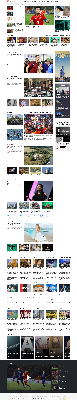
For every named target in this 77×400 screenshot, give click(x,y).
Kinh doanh (34, 1)
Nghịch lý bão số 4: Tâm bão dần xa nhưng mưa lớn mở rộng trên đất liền (12, 319)
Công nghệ (43, 1)
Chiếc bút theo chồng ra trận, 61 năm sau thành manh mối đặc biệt (12, 324)
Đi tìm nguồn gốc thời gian (51, 277)
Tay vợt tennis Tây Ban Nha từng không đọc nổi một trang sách (35, 253)
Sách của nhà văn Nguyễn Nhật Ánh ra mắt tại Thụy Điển (11, 45)
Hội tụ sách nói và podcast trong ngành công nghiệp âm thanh (64, 278)
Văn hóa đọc (12, 76)
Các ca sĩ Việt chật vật (24, 318)
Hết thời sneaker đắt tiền (11, 251)
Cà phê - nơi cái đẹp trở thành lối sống (59, 143)
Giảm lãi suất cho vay (19, 4)
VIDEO (10, 363)
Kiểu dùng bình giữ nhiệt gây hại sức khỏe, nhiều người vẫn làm (38, 329)
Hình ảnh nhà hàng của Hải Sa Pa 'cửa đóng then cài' (35, 211)
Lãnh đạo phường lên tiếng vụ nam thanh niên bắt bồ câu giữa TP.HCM (64, 383)
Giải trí (22, 308)
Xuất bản (24, 1)
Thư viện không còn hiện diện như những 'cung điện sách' (12, 108)
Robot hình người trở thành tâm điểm (15, 140)
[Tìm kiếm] (69, 1)
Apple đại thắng (23, 302)
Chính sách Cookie (39, 398)
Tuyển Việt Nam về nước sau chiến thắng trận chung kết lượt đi (64, 299)
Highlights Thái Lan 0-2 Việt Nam (32, 29)
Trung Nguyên (57, 119)
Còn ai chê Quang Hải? (33, 27)
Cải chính (56, 1)
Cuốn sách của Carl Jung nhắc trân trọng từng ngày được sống (51, 273)
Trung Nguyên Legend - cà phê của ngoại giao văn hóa (66, 143)
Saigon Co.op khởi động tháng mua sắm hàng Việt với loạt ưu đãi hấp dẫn (64, 319)
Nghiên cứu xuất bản (65, 257)
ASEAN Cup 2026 (10, 4)
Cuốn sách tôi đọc (51, 257)
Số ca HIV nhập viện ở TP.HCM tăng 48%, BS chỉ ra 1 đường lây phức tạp (38, 319)
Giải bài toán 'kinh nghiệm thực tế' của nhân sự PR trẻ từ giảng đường (64, 329)
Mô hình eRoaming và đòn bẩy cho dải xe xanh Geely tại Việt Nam (64, 324)
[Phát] (29, 377)
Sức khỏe (36, 308)
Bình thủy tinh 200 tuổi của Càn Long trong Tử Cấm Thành (47, 253)
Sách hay (29, 1)
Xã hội (9, 308)
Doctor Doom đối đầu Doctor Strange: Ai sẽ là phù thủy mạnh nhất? (12, 278)
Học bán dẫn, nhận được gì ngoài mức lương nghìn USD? (64, 108)
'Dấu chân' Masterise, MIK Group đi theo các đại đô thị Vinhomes (24, 211)
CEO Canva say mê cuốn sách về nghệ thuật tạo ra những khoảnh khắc (14, 183)
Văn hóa (38, 1)
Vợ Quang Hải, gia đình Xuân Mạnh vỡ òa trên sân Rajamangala (37, 304)
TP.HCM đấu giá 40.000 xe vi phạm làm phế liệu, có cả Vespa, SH (18, 13)
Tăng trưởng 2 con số (29, 4)
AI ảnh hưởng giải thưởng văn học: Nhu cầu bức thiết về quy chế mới (64, 273)
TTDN (61, 308)
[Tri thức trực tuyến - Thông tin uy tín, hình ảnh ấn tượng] (11, 1)
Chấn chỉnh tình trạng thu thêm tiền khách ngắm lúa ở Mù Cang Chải (51, 319)
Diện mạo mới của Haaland (18, 17)
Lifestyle (52, 1)
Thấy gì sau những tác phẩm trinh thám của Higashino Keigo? (38, 268)
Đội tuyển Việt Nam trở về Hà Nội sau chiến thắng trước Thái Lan (14, 56)
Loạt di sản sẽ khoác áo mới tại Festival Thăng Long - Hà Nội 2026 (51, 294)
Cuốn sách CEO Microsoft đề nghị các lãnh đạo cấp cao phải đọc (18, 30)
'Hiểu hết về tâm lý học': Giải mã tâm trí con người (62, 135)
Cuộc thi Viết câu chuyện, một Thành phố (41, 4)
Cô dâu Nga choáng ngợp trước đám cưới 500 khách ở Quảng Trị (38, 299)
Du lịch (48, 308)
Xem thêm (62, 145)
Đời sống (48, 1)
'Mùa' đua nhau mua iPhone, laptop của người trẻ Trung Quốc (24, 253)
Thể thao (62, 283)
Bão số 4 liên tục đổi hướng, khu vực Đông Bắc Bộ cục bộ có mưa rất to (12, 329)
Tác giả (35, 257)
